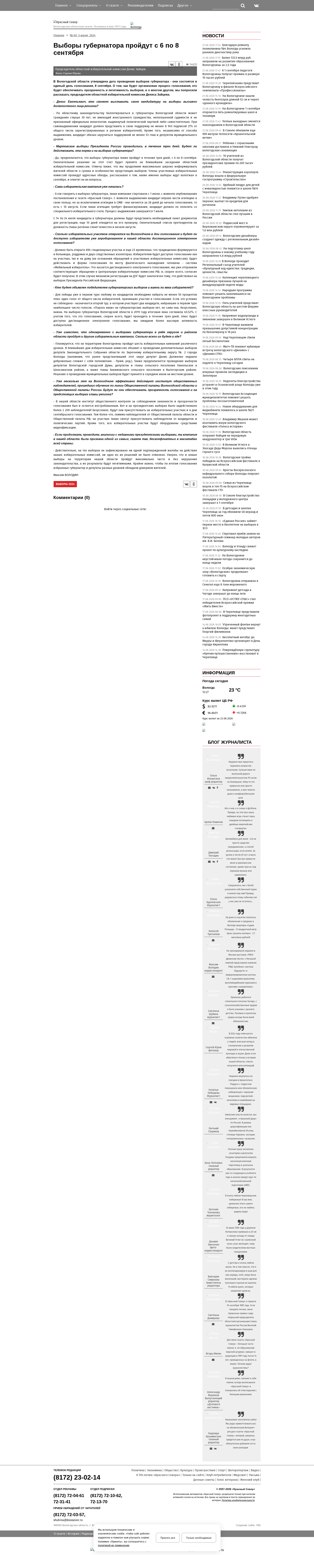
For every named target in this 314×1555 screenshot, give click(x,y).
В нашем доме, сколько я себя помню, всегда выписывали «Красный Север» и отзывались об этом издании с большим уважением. (241, 1386)
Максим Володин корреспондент (213, 967)
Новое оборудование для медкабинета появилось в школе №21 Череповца (229, 410)
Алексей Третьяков (214, 933)
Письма (254, 1475)
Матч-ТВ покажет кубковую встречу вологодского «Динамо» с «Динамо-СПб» (231, 350)
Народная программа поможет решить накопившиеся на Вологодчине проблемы (227, 293)
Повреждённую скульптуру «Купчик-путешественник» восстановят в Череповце (230, 653)
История (73, 1533)
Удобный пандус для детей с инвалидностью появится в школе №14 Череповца (230, 188)
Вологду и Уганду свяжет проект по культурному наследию (229, 548)
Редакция (88, 1533)
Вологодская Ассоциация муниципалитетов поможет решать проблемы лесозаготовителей (229, 397)
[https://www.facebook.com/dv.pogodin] (217, 861)
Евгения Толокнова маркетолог (213, 1212)
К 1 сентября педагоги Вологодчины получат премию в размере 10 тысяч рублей (231, 74)
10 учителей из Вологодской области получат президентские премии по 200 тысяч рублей (227, 161)
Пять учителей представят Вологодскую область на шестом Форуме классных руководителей (230, 306)
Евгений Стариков (213, 1130)
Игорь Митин (213, 1353)
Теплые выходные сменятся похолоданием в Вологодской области (231, 123)
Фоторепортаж (238, 1470)
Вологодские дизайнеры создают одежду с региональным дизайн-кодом (231, 239)
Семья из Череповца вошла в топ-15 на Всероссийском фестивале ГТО (226, 486)
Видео (255, 1470)
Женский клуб (249, 1479)
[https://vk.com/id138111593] (213, 787)
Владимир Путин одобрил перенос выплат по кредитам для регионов (230, 201)
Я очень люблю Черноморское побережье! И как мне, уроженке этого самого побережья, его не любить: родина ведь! (240, 1203)
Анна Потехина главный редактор (213, 1166)
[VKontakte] (124, 514)
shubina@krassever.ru (68, 1520)
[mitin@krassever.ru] (213, 1359)
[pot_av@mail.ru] (213, 1175)
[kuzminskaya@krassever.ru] (211, 1448)
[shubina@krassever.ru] (213, 1023)
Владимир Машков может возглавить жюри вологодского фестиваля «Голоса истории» (230, 422)
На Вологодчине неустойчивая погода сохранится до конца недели (227, 559)
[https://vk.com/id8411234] (215, 1102)
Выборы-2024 (65, 484)
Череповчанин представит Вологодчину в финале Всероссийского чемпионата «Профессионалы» (230, 86)
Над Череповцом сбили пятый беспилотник (228, 339)
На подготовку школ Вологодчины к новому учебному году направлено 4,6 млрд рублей (228, 252)
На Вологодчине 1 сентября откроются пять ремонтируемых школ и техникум (231, 112)
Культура (186, 1470)
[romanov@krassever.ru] (213, 976)
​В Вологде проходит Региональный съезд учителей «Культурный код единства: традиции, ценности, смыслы (228, 266)
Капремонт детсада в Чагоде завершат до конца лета (226, 591)
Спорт (222, 1470)
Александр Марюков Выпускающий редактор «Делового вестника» (213, 1400)
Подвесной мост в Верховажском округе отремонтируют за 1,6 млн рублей (230, 226)
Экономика (154, 1470)
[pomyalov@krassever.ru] (213, 828)
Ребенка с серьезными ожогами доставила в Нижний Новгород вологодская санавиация (230, 146)
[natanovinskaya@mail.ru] (211, 1102)
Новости (213, 35)
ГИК (258, 1525)
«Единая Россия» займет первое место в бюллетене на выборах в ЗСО (230, 524)
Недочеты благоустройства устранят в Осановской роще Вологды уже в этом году (231, 384)
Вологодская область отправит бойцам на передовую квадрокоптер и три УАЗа (226, 435)
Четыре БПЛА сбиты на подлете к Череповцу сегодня (228, 361)
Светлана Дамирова (214, 1317)
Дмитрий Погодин (213, 854)
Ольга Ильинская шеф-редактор (213, 778)
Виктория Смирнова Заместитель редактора (213, 1281)
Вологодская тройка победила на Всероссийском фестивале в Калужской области (231, 461)
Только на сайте (193, 1475)
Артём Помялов (213, 822)
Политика (138, 1470)
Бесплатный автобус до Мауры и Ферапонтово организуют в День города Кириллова (231, 640)
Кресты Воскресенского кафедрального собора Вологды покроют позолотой (230, 473)
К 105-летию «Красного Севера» (158, 1475)
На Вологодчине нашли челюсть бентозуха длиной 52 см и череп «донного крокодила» (230, 99)
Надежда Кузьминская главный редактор (213, 1438)
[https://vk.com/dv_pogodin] (213, 861)
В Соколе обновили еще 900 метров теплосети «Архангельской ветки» (228, 134)
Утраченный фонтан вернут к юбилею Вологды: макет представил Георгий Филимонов (231, 628)
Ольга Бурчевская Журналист (214, 902)
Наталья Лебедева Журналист (213, 1093)
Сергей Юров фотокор (214, 1049)
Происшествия (205, 1470)
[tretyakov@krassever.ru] (213, 940)
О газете (59, 1533)
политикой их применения (113, 1545)
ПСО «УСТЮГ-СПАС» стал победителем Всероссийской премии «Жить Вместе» (229, 602)
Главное (58, 35)
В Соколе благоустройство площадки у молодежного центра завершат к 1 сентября (230, 499)
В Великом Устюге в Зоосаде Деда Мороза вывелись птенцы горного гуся (229, 448)
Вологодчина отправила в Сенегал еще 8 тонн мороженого (230, 582)
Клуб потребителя (218, 1475)
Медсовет (240, 1475)
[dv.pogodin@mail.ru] (209, 861)
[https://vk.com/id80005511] (215, 1448)
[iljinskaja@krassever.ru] (209, 787)
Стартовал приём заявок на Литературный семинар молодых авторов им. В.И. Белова (231, 537)
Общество (171, 1470)
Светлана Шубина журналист (213, 1014)
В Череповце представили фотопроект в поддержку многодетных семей (230, 615)
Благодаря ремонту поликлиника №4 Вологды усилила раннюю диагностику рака (226, 48)
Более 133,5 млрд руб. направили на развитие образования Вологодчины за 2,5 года (228, 61)
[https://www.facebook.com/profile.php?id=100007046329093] (217, 787)
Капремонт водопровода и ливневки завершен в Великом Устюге (230, 317)
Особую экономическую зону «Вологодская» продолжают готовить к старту (228, 571)
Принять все (167, 1537)
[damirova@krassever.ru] (213, 1324)
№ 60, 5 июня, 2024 (83, 35)
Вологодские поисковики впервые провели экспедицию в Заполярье (230, 372)
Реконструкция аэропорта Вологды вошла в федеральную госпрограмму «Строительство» (230, 175)
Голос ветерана (227, 1479)
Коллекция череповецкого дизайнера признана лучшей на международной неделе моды (230, 281)
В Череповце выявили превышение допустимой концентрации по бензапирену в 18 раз (230, 328)
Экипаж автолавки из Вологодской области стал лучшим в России (227, 214)
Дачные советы (203, 1479)
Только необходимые (199, 1537)
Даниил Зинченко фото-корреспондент (213, 1246)
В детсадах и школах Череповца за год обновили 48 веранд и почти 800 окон (230, 511)
